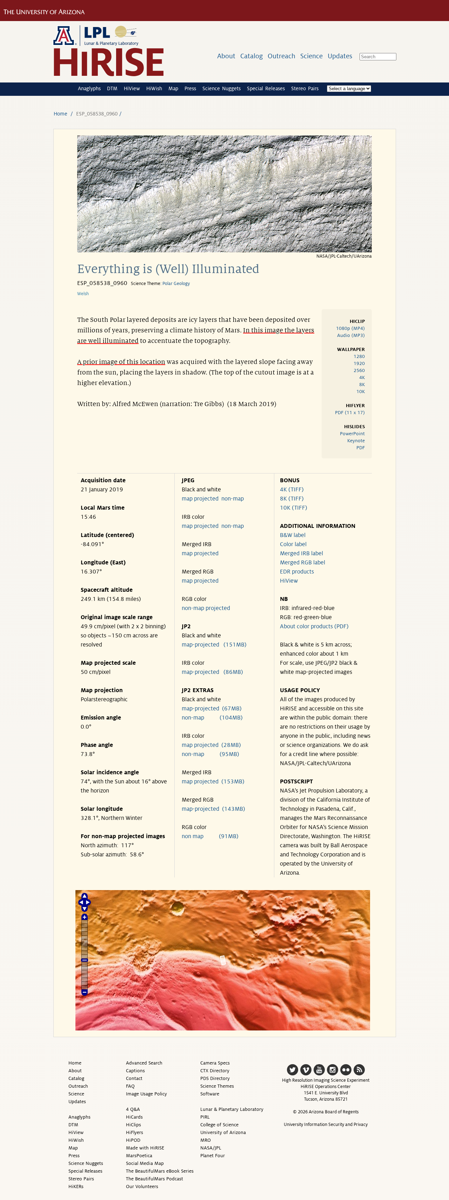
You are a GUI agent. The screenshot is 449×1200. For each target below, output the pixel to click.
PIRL (205, 1117)
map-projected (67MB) (212, 708)
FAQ (130, 1086)
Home (60, 114)
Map (173, 88)
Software (209, 1093)
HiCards (134, 1117)
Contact (134, 1078)
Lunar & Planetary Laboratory (231, 1109)
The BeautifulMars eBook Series (160, 1171)
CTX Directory (214, 1070)
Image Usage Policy (146, 1093)
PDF (360, 447)
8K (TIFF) (292, 499)
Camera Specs (215, 1063)
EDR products (297, 572)
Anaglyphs (89, 88)
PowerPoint (352, 433)
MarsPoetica (139, 1155)
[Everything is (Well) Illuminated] (224, 250)
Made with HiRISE (145, 1148)
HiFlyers (134, 1132)
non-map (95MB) (210, 754)
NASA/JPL (210, 1148)
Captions (135, 1070)
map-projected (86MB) (212, 672)
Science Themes (217, 1086)
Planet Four (212, 1155)
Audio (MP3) (351, 335)
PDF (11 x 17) (350, 412)
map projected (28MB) (211, 745)
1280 (359, 356)
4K (362, 377)
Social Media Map (145, 1163)
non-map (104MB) (212, 718)
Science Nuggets (221, 88)
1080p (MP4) (350, 328)
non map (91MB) (210, 836)
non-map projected (206, 608)
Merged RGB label (302, 562)
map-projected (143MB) (213, 809)
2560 (359, 370)
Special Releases (266, 88)
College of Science (219, 1124)
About (226, 56)
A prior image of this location (121, 361)
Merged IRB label (301, 553)
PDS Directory (215, 1078)
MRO (205, 1140)
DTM (112, 88)
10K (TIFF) (293, 508)
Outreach (281, 56)
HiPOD (133, 1140)
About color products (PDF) (314, 626)
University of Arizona (223, 1132)
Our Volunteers (142, 1186)
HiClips (133, 1124)
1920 (359, 363)
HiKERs (75, 1186)
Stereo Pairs (305, 88)
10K (360, 391)
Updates (340, 56)
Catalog (251, 56)
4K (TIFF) (292, 489)
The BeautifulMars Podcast (154, 1178)
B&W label (293, 535)
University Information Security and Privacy (326, 1124)
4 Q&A (133, 1109)
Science (311, 56)
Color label (293, 544)
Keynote (356, 440)
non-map (232, 499)
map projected (200, 499)
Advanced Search (144, 1063)
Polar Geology (176, 283)
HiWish (154, 88)
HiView (132, 88)
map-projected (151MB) (214, 645)
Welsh (83, 293)
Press (190, 88)
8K (362, 384)
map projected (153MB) (213, 781)
